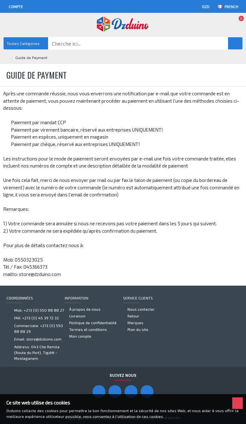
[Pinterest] (131, 391)
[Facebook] (99, 391)
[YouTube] (115, 391)
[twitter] (147, 391)
